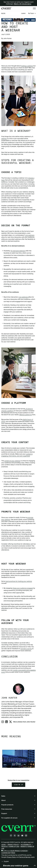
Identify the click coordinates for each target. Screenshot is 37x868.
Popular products (7, 805)
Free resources (6, 809)
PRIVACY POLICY (13, 844)
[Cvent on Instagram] (26, 835)
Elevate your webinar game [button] (15, 865)
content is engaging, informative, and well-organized (17, 455)
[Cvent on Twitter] (14, 835)
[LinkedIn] (6, 722)
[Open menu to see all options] (34, 8)
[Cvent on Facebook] (10, 835)
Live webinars (29, 235)
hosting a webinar (27, 66)
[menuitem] (23, 13)
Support (4, 813)
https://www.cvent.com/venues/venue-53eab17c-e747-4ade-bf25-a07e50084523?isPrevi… (18, 20)
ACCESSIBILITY (26, 844)
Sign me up (18, 785)
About (3, 800)
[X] (10, 722)
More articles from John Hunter (24, 722)
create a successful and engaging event (18, 671)
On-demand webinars (18, 251)
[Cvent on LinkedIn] (18, 835)
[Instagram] (2, 722)
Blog (3, 13)
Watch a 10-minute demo (22, 4)
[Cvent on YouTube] (22, 835)
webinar (4, 138)
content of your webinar (12, 461)
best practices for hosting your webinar (19, 581)
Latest (23, 13)
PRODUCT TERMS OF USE (10, 846)
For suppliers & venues (9, 818)
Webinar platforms (25, 414)
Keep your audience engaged (23, 588)
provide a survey (26, 648)
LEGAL (3, 844)
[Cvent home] (6, 8)
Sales (3, 796)
